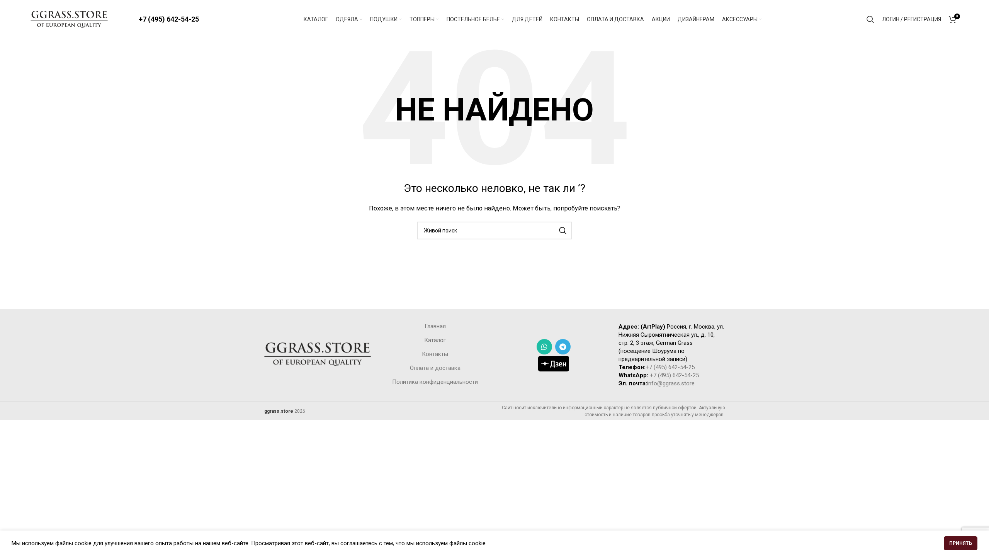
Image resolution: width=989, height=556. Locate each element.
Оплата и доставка (435, 367)
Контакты (435, 354)
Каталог (435, 340)
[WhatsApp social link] (544, 346)
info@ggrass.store (671, 383)
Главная (435, 326)
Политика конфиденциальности (435, 381)
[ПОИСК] (563, 230)
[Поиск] (870, 19)
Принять (960, 543)
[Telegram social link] (563, 346)
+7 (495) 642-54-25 (169, 19)
